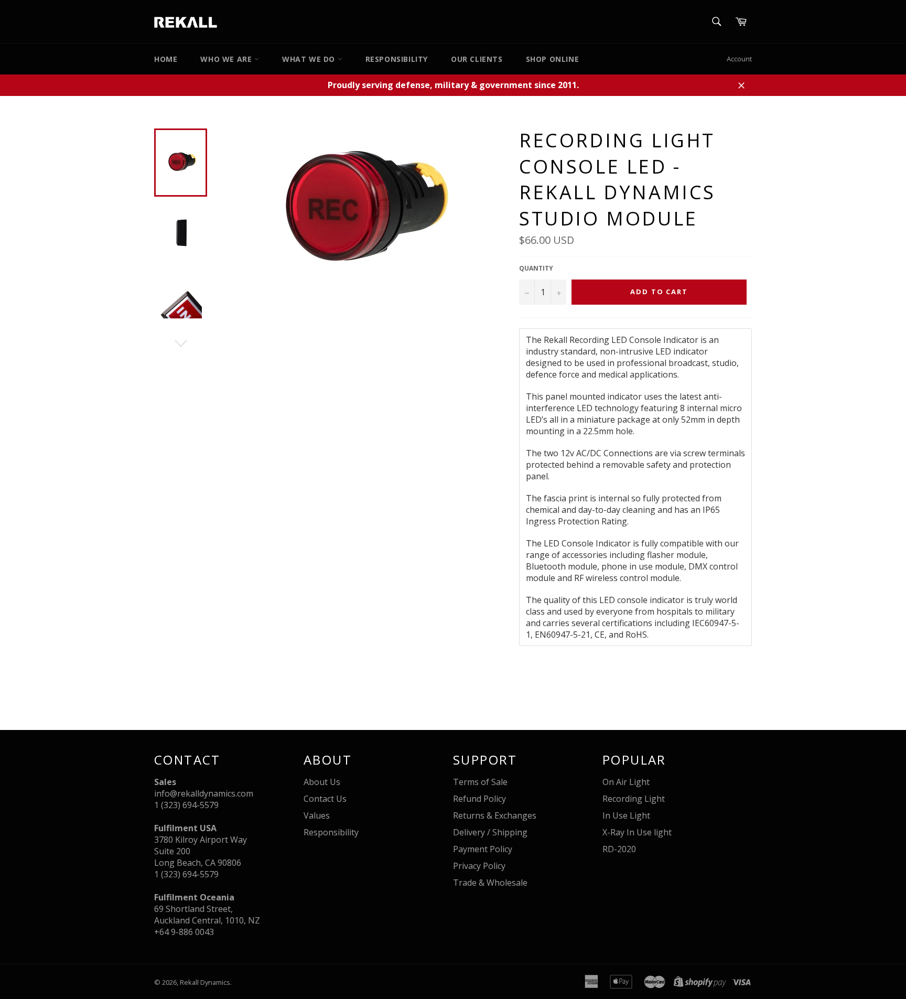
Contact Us (325, 798)
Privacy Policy (479, 866)
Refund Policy (479, 798)
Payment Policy (482, 849)
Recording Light (633, 798)
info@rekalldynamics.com (203, 793)
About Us (322, 782)
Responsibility (396, 59)
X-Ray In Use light (637, 832)
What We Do (310, 59)
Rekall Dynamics (205, 982)
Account (739, 58)
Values (317, 815)
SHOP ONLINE (552, 59)
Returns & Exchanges (494, 815)
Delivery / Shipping (490, 832)
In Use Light (626, 815)
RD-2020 (619, 849)
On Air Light (626, 782)
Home (165, 59)
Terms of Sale (480, 782)
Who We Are (227, 59)
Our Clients (477, 59)
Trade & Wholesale (490, 882)
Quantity (536, 268)
